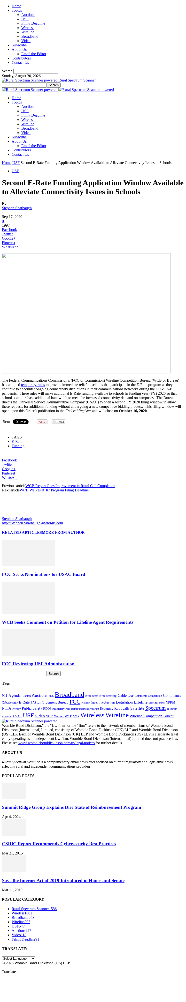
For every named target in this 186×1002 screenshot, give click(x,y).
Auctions (28, 15)
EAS (33, 702)
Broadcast (91, 696)
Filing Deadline (33, 23)
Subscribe (19, 45)
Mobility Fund (156, 702)
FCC (75, 701)
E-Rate (17, 441)
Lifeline (140, 702)
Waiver (59, 716)
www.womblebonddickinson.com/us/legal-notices (56, 743)
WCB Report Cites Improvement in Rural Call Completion (70, 486)
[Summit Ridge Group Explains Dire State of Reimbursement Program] (14, 798)
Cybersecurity (10, 702)
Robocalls (121, 708)
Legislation (124, 702)
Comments (141, 696)
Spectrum (155, 708)
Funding (18, 446)
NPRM (170, 702)
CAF (131, 696)
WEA (76, 716)
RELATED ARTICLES (22, 532)
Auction (26, 695)
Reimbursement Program (85, 708)
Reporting (106, 708)
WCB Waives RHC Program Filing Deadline (54, 490)
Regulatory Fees (61, 708)
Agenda (14, 695)
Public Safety (32, 708)
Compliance (172, 695)
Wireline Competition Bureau (152, 716)
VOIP (49, 716)
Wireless (27, 28)
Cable (122, 695)
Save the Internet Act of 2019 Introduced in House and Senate (63, 880)
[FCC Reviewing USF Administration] (28, 654)
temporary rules (33, 385)
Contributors (21, 58)
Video (26, 41)
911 (5, 696)
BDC (51, 695)
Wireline (27, 32)
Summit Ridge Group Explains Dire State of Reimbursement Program (71, 807)
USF (25, 19)
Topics (17, 10)
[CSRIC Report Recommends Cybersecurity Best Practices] (14, 834)
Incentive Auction (103, 702)
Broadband (29, 36)
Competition (155, 696)
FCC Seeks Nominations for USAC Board (43, 574)
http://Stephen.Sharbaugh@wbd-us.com (32, 523)
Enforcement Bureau (53, 702)
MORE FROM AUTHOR (63, 532)
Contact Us (20, 62)
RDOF (47, 708)
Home (16, 6)
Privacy (16, 708)
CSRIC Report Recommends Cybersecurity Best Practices (59, 843)
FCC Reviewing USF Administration (38, 663)
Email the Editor (33, 54)
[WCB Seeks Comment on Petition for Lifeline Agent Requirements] (28, 613)
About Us (19, 49)
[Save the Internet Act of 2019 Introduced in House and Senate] (14, 871)
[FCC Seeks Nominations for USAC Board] (28, 565)
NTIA (6, 708)
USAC (17, 716)
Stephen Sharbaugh (17, 208)
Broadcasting (108, 696)
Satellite (137, 708)
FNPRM (85, 702)
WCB (68, 716)
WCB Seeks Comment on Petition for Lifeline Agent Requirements (67, 622)
